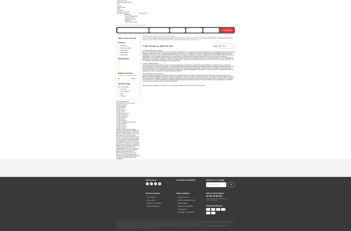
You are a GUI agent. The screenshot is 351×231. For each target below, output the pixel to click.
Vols (146, 13)
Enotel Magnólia (126, 134)
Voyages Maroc (120, 119)
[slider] (118, 75)
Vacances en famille (130, 19)
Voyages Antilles (121, 107)
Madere (178, 85)
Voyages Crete (120, 112)
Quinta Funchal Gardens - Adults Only (126, 135)
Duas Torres (130, 148)
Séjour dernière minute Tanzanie (125, 103)
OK (231, 184)
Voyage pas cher (129, 17)
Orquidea (129, 141)
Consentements (182, 209)
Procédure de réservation (154, 203)
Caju (122, 154)
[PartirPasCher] (123, 11)
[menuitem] (120, 17)
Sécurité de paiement (153, 206)
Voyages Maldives (121, 120)
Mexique (173, 85)
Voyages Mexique (121, 117)
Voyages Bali (120, 109)
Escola (134, 134)
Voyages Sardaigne (121, 123)
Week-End (142, 13)
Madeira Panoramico (131, 154)
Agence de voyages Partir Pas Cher (124, 25)
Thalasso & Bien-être (131, 22)
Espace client (151, 200)
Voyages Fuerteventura (122, 113)
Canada (162, 85)
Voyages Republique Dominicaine (126, 122)
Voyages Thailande (121, 126)
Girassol (134, 142)
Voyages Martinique (122, 116)
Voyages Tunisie (121, 128)
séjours (126, 13)
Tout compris (120, 13)
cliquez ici (157, 228)
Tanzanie (163, 37)
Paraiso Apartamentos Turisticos (127, 141)
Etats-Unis (168, 85)
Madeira (122, 150)
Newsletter (120, 10)
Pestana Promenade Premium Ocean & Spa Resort (126, 152)
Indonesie (183, 85)
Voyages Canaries (121, 110)
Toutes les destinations (131, 16)
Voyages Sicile (120, 125)
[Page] (147, 183)
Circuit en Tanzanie (121, 104)
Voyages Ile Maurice (122, 115)
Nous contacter (151, 197)
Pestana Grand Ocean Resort (127, 137)
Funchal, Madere (191, 85)
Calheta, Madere (200, 85)
